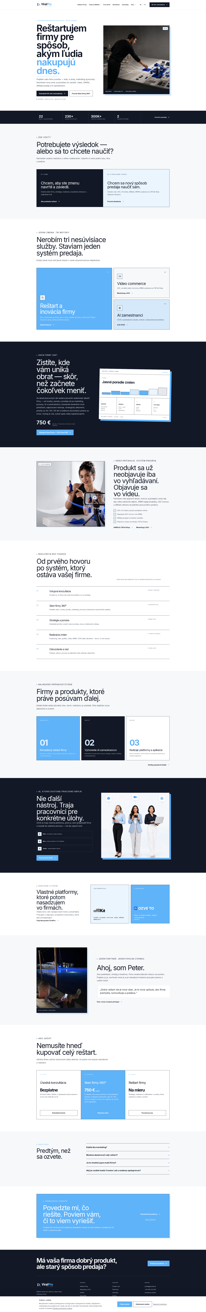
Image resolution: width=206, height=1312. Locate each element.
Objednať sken (103, 1113)
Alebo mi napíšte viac (150, 1219)
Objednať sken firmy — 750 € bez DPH (53, 432)
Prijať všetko (125, 1304)
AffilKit (82, 1292)
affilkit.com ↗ (97, 919)
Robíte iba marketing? (96, 1147)
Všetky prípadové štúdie (157, 765)
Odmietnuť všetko (142, 1304)
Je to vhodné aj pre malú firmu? (101, 1163)
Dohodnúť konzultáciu (148, 1214)
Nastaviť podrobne (160, 1304)
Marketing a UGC (123, 293)
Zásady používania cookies (62, 1308)
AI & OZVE (106, 4)
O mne (114, 1296)
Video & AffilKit (95, 4)
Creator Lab (116, 1286)
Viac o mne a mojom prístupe (108, 1002)
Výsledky (125, 4)
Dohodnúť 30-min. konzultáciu (50, 93)
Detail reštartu (45, 325)
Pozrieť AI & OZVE (46, 858)
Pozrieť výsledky (161, 117)
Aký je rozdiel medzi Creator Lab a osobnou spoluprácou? (113, 1170)
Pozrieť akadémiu (114, 201)
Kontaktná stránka (150, 1292)
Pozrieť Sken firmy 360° (81, 93)
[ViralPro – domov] (47, 5)
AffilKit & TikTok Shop (122, 527)
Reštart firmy (82, 4)
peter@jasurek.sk (150, 1286)
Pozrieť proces (147, 1113)
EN (145, 4)
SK (141, 4)
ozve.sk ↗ (137, 919)
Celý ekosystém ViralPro (46, 920)
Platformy (115, 1289)
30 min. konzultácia (158, 4)
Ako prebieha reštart (49, 201)
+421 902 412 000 (150, 1289)
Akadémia (116, 4)
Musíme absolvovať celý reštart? (102, 1155)
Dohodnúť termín (58, 1113)
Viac (133, 4)
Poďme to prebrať (157, 1263)
